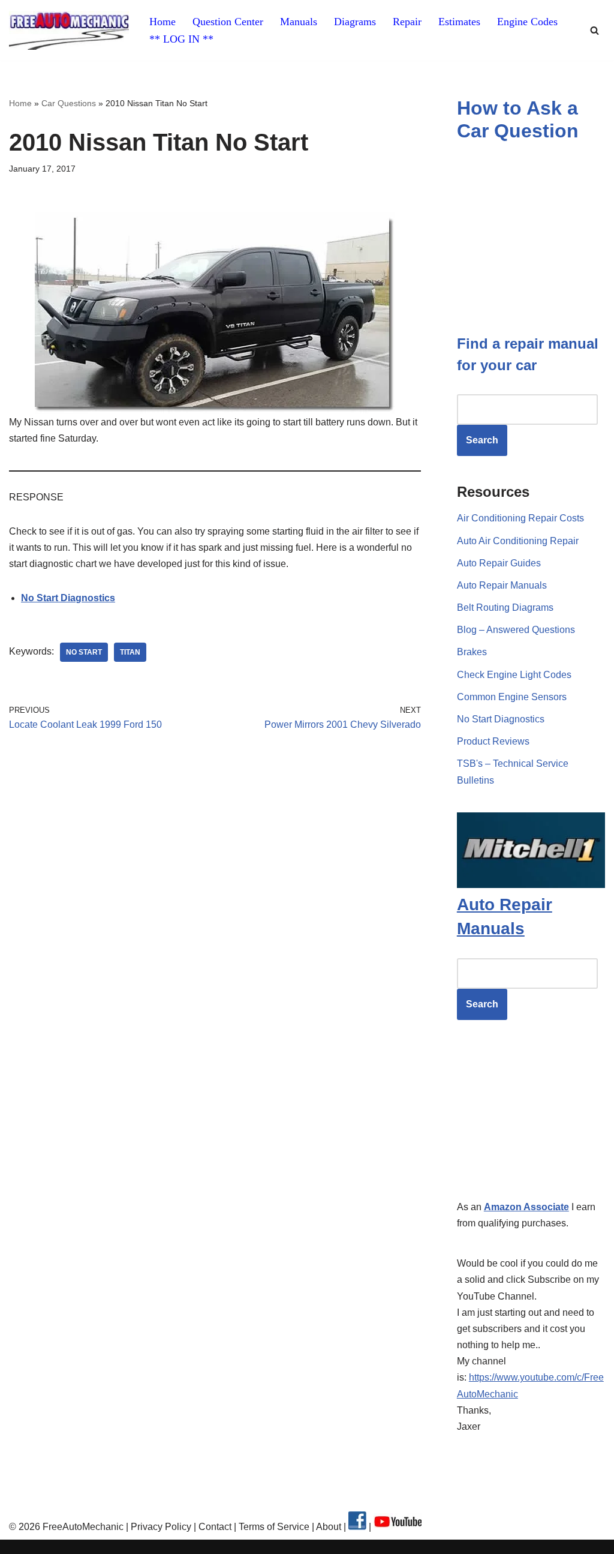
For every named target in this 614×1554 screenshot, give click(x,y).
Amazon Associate (526, 1207)
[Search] (594, 30)
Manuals (298, 22)
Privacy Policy (161, 1527)
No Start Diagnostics (500, 719)
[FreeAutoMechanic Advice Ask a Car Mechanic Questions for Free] (69, 30)
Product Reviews (493, 741)
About (330, 1527)
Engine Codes (527, 22)
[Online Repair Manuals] (531, 885)
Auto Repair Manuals (502, 585)
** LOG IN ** (181, 39)
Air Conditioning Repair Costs (520, 518)
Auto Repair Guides (499, 563)
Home (162, 22)
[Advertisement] (215, 853)
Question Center (227, 22)
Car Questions (68, 103)
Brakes (472, 652)
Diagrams (355, 22)
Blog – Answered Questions (516, 630)
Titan (130, 652)
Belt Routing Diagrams (505, 607)
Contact (213, 1527)
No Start (84, 652)
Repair (407, 22)
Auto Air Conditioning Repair (518, 541)
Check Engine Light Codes (514, 675)
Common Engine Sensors (512, 697)
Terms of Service (272, 1527)
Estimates (459, 22)
